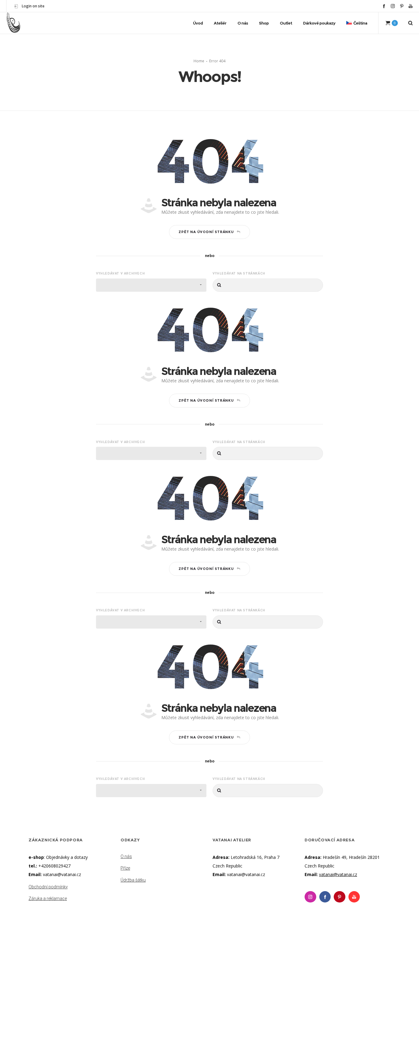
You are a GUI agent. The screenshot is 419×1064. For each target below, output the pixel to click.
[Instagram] (392, 6)
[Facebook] (383, 6)
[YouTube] (410, 6)
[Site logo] (13, 23)
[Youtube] (354, 897)
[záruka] (71, 897)
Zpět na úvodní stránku (206, 232)
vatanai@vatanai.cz (62, 874)
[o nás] (163, 857)
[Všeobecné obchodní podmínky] (71, 887)
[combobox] (151, 285)
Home (199, 61)
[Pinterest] (401, 6)
